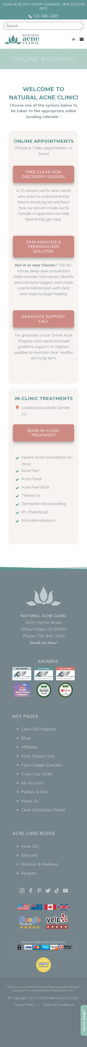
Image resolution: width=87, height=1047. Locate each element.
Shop (26, 738)
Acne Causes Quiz (38, 756)
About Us (29, 800)
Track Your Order (37, 773)
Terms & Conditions (58, 1004)
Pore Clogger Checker (41, 765)
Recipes (28, 873)
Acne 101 (30, 846)
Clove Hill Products (38, 729)
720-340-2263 (45, 15)
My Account (32, 782)
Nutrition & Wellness (40, 864)
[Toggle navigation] (82, 39)
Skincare (29, 855)
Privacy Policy (24, 1004)
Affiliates (29, 747)
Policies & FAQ (34, 791)
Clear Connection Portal (43, 809)
